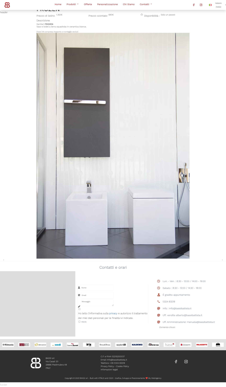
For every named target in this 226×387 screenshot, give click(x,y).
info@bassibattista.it (117, 359)
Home (58, 4)
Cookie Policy (122, 366)
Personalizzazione (107, 4)
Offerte (88, 4)
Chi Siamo (129, 4)
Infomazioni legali (109, 369)
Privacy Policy (107, 366)
